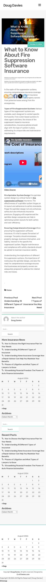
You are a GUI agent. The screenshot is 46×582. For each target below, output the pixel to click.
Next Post (37, 297)
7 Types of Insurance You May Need (32, 304)
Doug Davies (12, 5)
